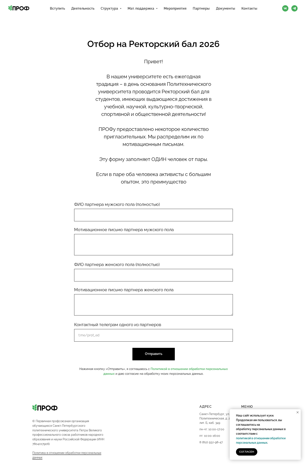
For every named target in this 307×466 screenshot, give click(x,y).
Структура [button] (110, 8)
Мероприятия (175, 8)
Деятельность (82, 8)
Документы (225, 8)
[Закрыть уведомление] (298, 412)
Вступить (57, 8)
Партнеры (201, 8)
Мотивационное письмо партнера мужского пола (124, 229)
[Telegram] (294, 8)
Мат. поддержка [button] (141, 8)
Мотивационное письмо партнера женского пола (124, 289)
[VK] (285, 8)
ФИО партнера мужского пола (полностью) (117, 204)
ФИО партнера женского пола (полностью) (117, 264)
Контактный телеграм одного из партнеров (117, 324)
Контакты (249, 8)
